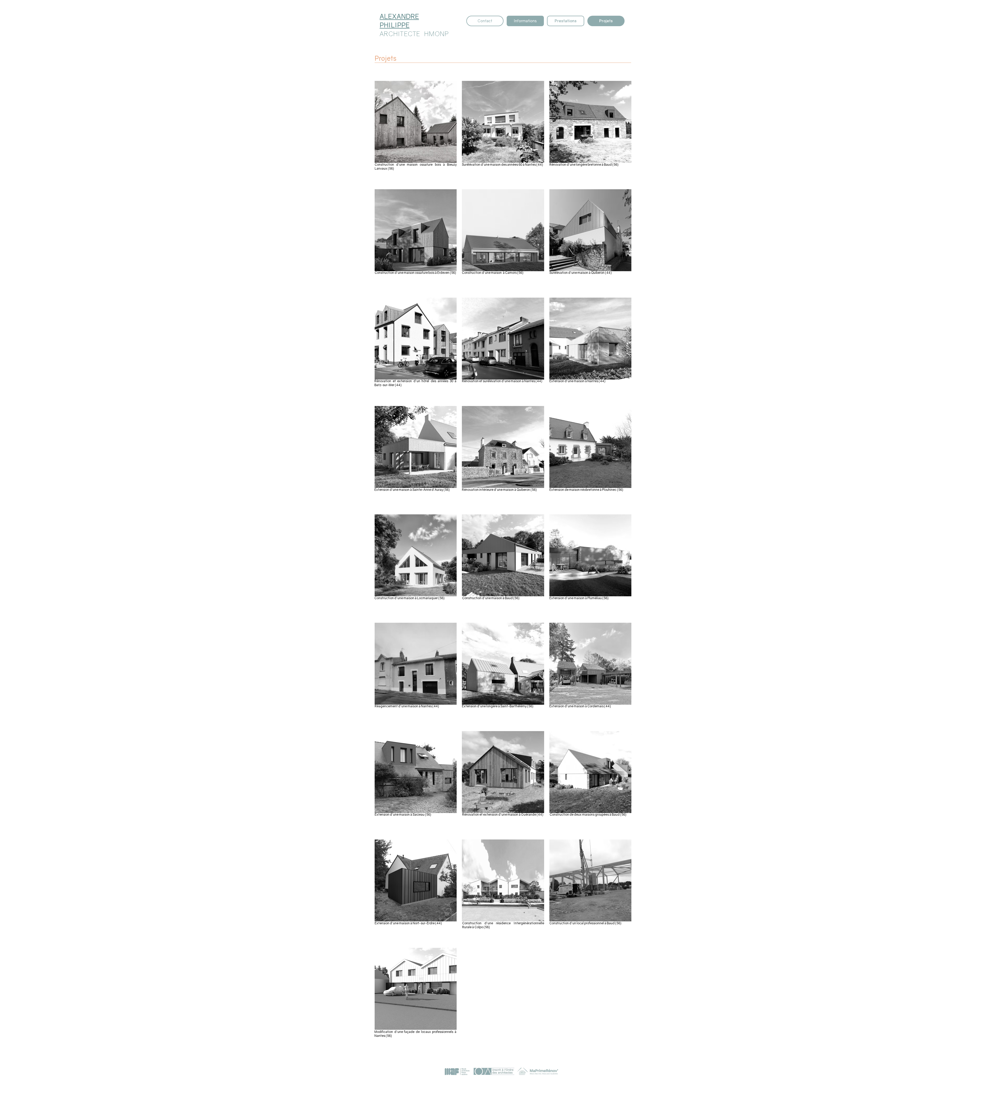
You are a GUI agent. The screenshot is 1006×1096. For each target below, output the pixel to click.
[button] (590, 122)
